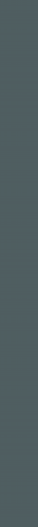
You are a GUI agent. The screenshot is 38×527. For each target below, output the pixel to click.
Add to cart (30, 341)
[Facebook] (34, 435)
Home (18, 38)
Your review (8, 189)
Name (5, 202)
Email (22, 202)
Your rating (8, 180)
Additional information (13, 120)
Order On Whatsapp (19, 98)
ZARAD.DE (24, 507)
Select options (30, 283)
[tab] (14, 121)
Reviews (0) (9, 124)
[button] (19, 98)
